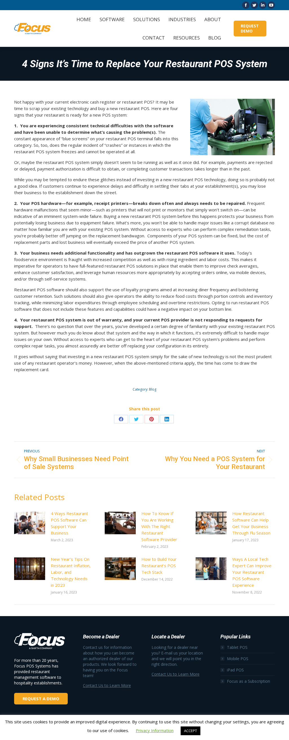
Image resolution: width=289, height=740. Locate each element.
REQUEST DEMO (250, 28)
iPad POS (235, 670)
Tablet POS (237, 647)
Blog (152, 389)
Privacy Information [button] (155, 730)
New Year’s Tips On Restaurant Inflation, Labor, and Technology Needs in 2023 (71, 572)
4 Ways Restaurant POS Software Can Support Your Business (69, 523)
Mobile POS (237, 658)
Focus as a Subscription (248, 681)
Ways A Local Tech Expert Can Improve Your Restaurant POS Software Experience (252, 572)
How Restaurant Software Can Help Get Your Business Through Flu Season (251, 523)
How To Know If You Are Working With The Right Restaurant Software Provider (159, 526)
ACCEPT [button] (190, 730)
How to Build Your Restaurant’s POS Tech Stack (159, 565)
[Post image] (29, 523)
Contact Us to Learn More (107, 685)
